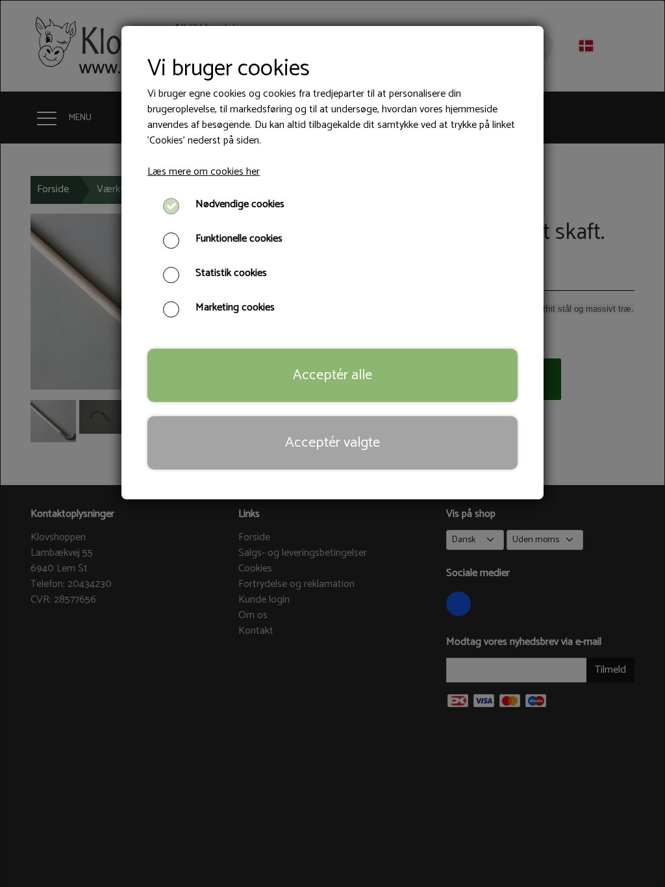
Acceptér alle (332, 375)
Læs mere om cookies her (203, 172)
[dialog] (332, 443)
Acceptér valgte (332, 443)
